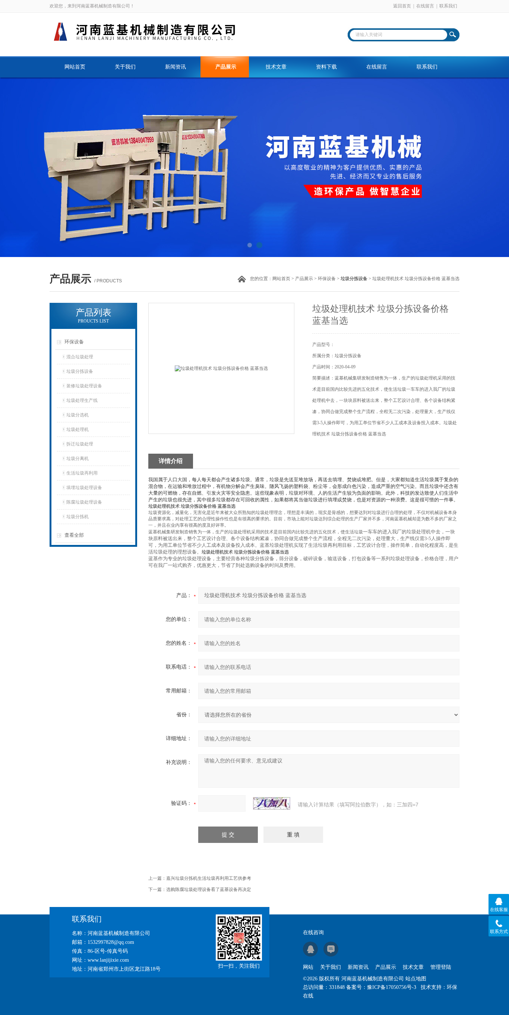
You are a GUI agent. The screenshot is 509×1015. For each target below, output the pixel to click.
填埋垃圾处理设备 (84, 487)
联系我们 (448, 6)
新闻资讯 (175, 67)
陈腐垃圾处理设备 (84, 502)
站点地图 (415, 978)
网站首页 (74, 67)
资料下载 (326, 67)
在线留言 (425, 6)
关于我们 (125, 67)
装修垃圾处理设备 (84, 385)
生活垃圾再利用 (82, 473)
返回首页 (402, 6)
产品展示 (225, 67)
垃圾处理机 (77, 429)
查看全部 (74, 535)
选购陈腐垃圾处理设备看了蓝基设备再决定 (208, 889)
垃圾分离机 (77, 458)
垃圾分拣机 (77, 516)
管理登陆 (440, 967)
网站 (308, 967)
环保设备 (327, 278)
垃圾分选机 (77, 415)
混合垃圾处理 (79, 356)
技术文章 (276, 67)
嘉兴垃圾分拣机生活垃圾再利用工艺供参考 (208, 878)
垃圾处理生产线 (82, 400)
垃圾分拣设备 (79, 371)
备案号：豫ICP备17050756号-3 (381, 987)
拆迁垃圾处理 (79, 444)
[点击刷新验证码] (271, 803)
